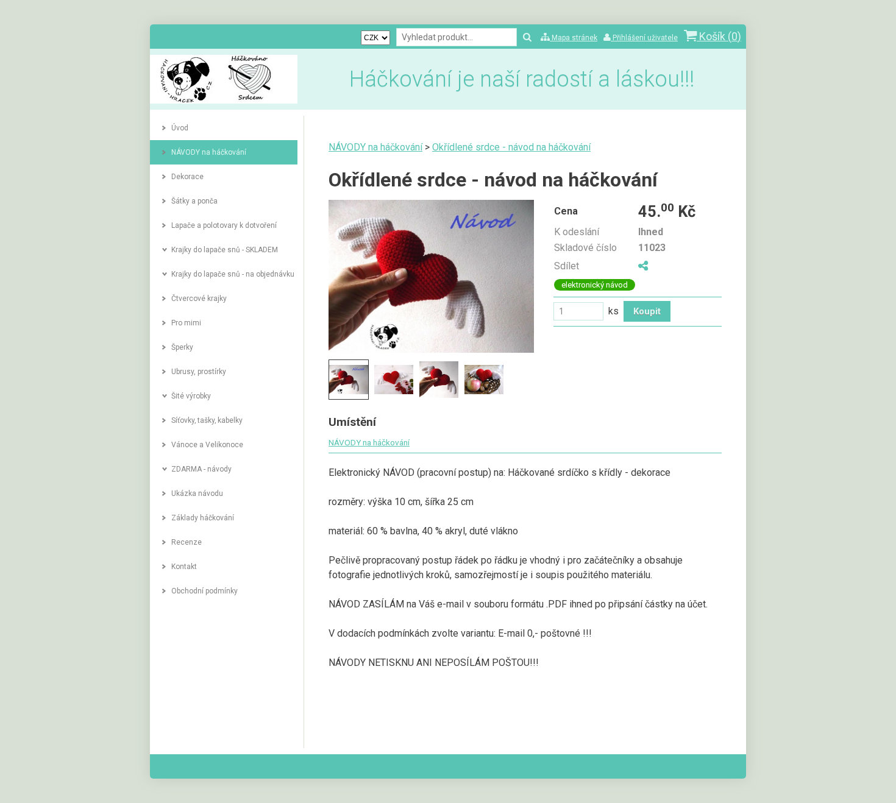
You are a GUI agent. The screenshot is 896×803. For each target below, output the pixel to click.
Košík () (719, 36)
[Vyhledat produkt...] (527, 38)
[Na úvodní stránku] (223, 100)
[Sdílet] (643, 266)
